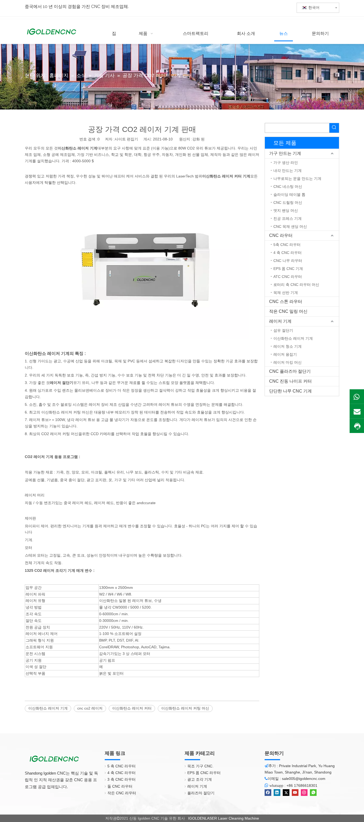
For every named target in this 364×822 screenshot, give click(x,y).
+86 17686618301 (301, 785)
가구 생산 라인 (285, 162)
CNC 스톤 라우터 (285, 301)
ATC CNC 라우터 (287, 276)
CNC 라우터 (281, 235)
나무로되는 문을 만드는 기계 (297, 178)
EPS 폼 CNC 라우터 (204, 773)
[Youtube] (295, 792)
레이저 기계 (280, 321)
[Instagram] (304, 792)
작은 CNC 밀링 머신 (288, 311)
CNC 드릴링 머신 (287, 202)
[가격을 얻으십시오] (357, 426)
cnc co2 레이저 (90, 708)
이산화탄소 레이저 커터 (132, 708)
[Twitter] (286, 792)
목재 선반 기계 (285, 292)
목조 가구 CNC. (200, 766)
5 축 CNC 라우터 (121, 766)
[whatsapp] (313, 792)
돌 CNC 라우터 (119, 786)
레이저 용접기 (285, 354)
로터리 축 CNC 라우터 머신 (296, 284)
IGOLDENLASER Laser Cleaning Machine (223, 818)
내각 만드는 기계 (287, 170)
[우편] (357, 411)
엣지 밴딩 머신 (285, 210)
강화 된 (198, 139)
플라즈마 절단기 (201, 793)
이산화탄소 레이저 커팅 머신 (185, 708)
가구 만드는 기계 (285, 153)
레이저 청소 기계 (287, 346)
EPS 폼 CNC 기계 (288, 268)
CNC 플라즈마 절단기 (290, 371)
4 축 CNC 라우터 (287, 252)
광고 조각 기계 (199, 779)
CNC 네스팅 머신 (287, 186)
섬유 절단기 (283, 330)
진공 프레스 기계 (287, 218)
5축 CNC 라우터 (287, 244)
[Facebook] (268, 792)
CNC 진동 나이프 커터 (290, 381)
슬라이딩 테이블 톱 (289, 194)
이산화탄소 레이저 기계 (48, 708)
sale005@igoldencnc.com (303, 778)
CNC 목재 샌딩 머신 (290, 226)
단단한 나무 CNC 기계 (290, 391)
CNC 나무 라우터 (287, 260)
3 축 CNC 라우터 (121, 779)
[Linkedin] (277, 792)
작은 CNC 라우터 (121, 793)
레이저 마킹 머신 (287, 362)
